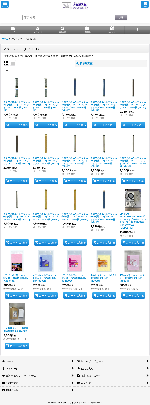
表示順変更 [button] (86, 63)
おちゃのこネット (69, 402)
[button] (5, 4)
